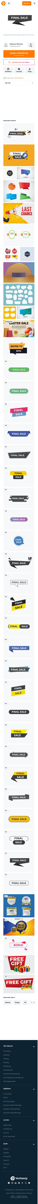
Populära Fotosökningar (11, 1150)
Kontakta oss (7, 1170)
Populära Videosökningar (12, 1153)
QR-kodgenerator (9, 1122)
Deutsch (6, 1201)
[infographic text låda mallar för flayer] (18, 946)
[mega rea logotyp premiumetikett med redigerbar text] (18, 967)
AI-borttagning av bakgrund (13, 1118)
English (6, 1190)
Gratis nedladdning (19, 54)
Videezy (6, 1099)
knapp (17, 1043)
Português (7, 1197)
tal (25, 1043)
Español (6, 1193)
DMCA (5, 1138)
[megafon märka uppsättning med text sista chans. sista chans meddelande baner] (11, 266)
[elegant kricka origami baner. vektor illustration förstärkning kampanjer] (12, 353)
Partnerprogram (9, 1142)
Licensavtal (7, 1135)
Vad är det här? (19, 78)
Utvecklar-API (8, 1111)
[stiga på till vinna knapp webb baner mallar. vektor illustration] (18, 389)
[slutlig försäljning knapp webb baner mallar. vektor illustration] (18, 410)
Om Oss (6, 1173)
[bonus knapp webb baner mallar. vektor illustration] (18, 986)
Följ (31, 46)
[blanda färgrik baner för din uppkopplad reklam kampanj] (18, 203)
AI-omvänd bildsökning (11, 1115)
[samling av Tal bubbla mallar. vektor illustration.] (18, 322)
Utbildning (7, 1107)
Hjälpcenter (7, 1166)
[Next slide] (29, 1043)
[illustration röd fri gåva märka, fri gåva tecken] (18, 1024)
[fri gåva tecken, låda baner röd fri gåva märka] (18, 1005)
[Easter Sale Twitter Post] (18, 369)
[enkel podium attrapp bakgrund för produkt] (18, 300)
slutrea (7, 1043)
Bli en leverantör (9, 1177)
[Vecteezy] (3, 3)
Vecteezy (6, 1096)
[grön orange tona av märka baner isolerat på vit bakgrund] (18, 247)
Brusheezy (7, 1092)
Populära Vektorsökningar (12, 1146)
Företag (6, 1103)
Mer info (7, 82)
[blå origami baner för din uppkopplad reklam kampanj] (12, 185)
